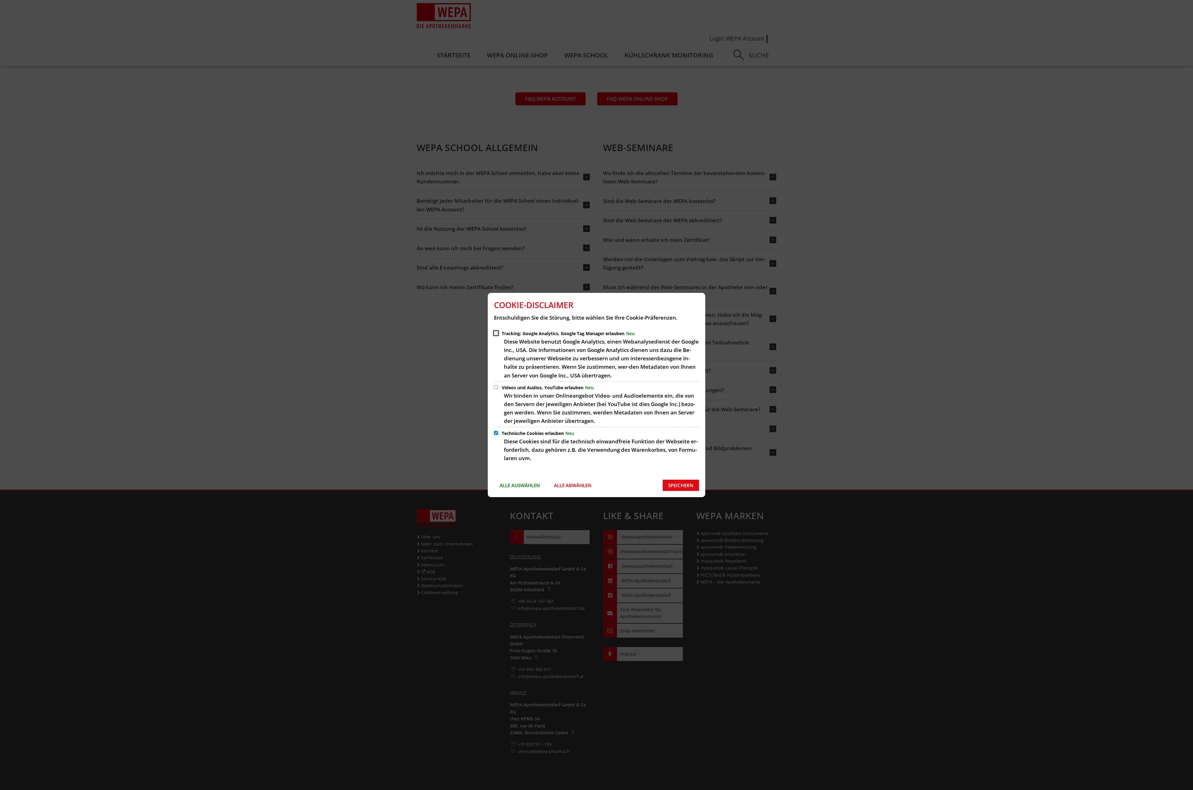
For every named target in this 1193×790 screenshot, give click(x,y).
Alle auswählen (520, 485)
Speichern (680, 485)
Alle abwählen (573, 485)
